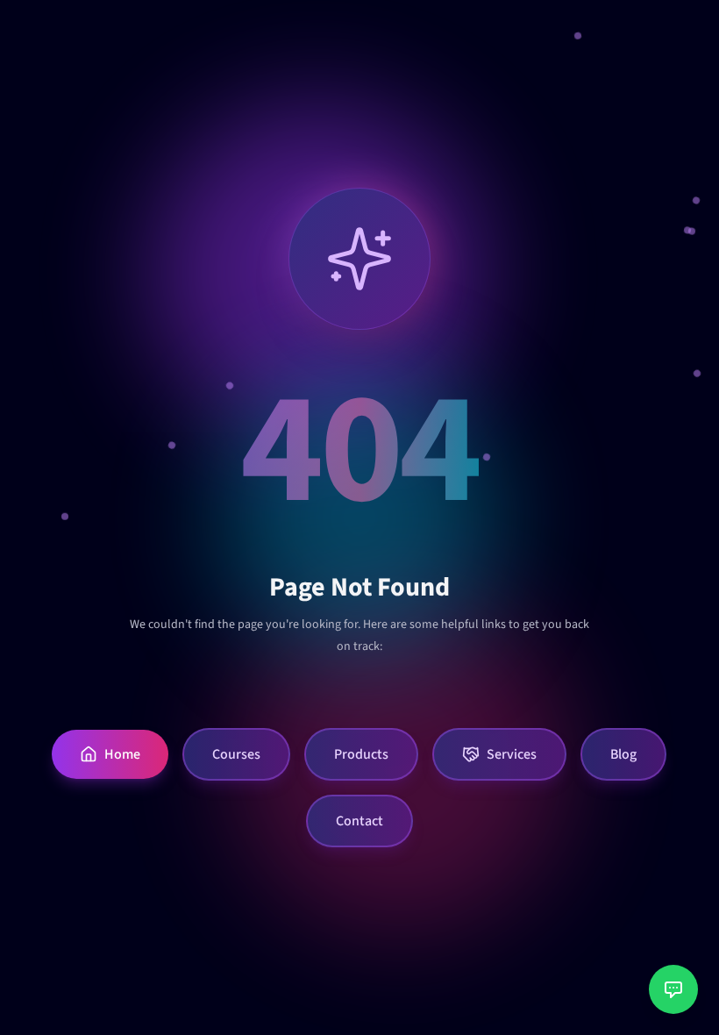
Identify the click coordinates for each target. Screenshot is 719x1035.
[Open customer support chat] (673, 989)
